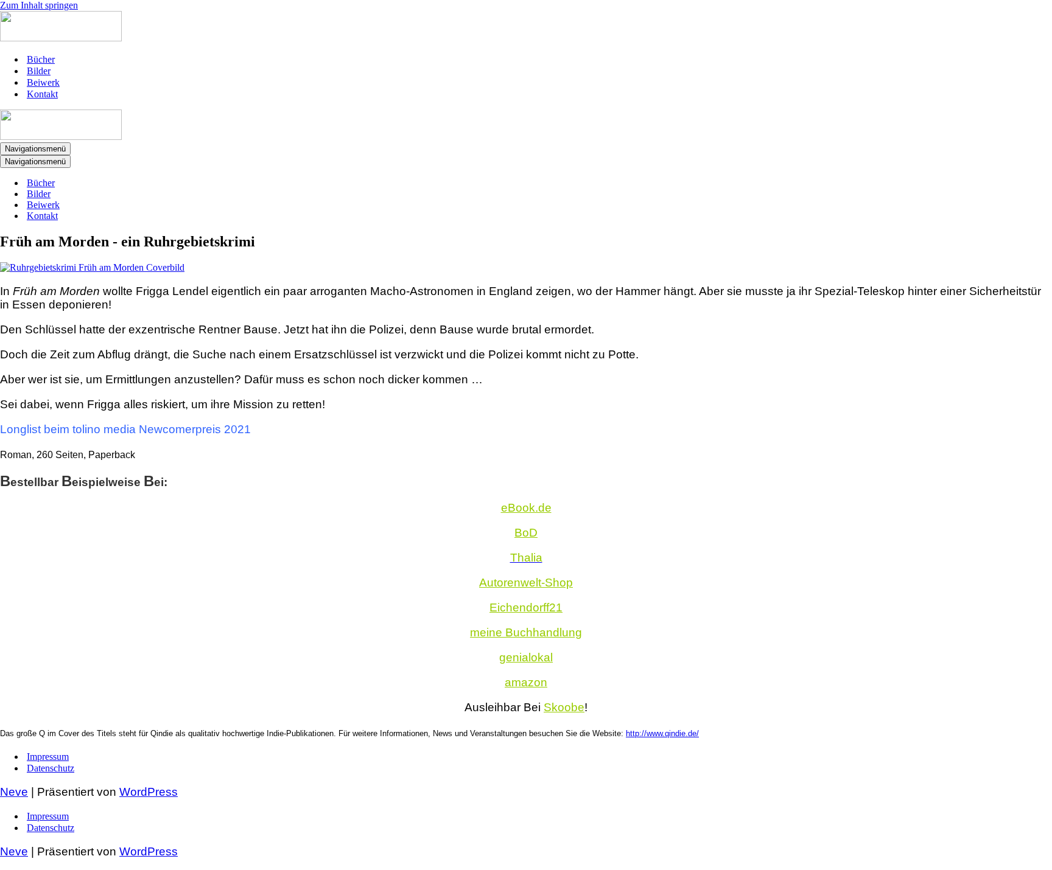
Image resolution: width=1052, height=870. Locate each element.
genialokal (526, 657)
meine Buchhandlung (526, 632)
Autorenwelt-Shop (526, 582)
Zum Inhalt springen (39, 5)
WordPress (148, 791)
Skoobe (564, 707)
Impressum (48, 756)
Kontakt (42, 94)
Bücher (41, 59)
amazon (526, 682)
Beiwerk (43, 82)
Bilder (39, 71)
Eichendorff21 (526, 607)
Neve (14, 791)
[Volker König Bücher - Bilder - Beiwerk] (61, 38)
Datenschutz (50, 768)
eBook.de (526, 507)
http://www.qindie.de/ (662, 733)
